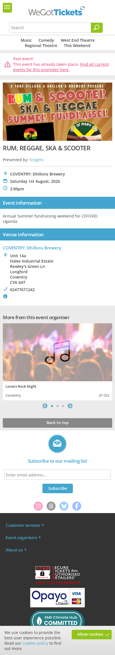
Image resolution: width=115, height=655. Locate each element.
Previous (45, 406)
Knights (37, 159)
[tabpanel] (57, 361)
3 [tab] (63, 406)
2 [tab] (57, 406)
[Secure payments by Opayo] (57, 606)
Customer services (23, 525)
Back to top (58, 422)
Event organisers (21, 537)
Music (26, 40)
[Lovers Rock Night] (57, 352)
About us (14, 550)
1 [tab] (52, 406)
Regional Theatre (41, 45)
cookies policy (35, 643)
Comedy (46, 40)
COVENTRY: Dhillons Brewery (32, 248)
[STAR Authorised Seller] (57, 583)
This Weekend (77, 45)
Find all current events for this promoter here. (61, 67)
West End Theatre (78, 40)
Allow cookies (90, 634)
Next (70, 406)
